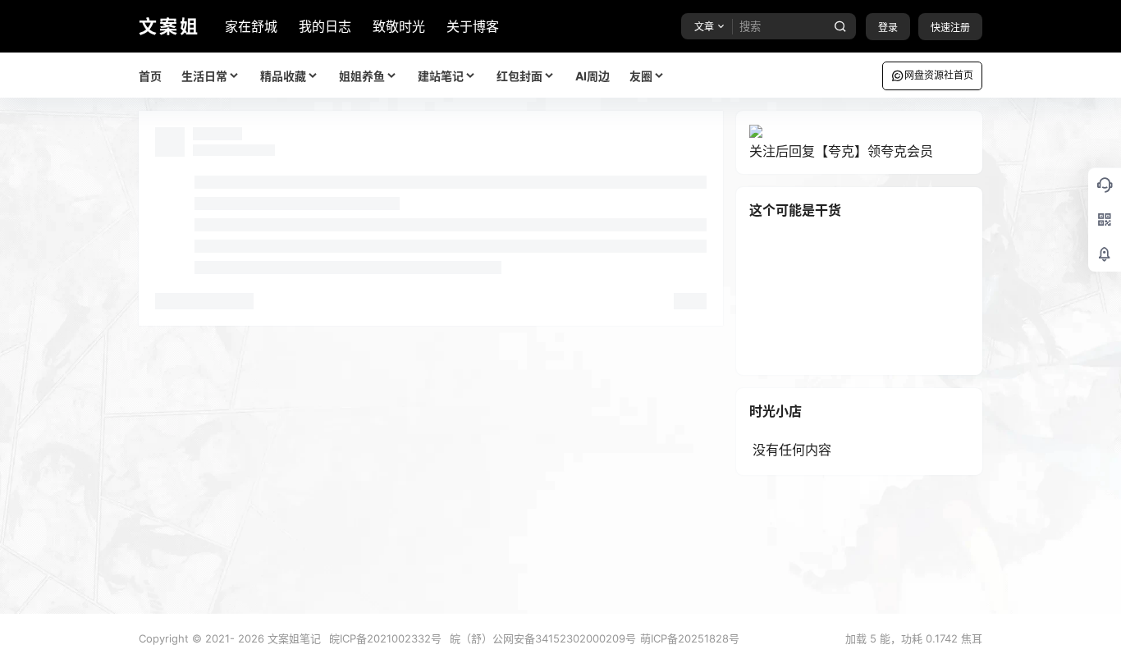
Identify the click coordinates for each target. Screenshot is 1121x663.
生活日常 (204, 76)
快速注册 (950, 27)
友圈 (640, 76)
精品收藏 (283, 76)
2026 (251, 638)
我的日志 (325, 26)
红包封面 (519, 76)
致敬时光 (399, 26)
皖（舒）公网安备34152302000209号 (543, 638)
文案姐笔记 (292, 638)
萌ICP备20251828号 (689, 638)
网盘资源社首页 (938, 75)
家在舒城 (251, 26)
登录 (888, 27)
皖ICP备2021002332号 (385, 638)
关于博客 (472, 26)
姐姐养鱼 (362, 76)
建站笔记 (441, 76)
